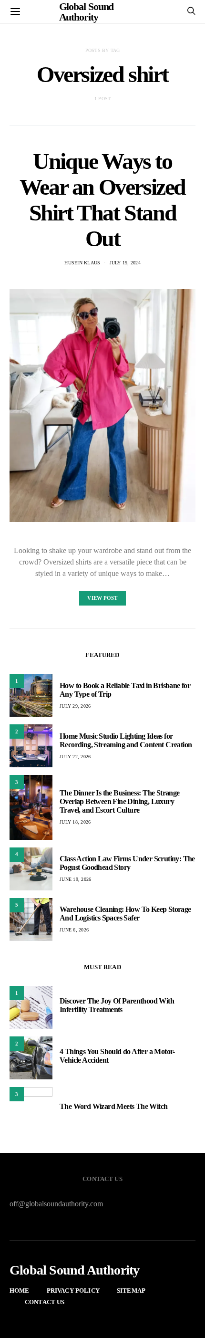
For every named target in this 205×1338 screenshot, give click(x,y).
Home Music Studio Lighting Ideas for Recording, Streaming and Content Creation (126, 740)
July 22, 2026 (75, 756)
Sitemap (131, 1290)
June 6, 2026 (74, 929)
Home (20, 1290)
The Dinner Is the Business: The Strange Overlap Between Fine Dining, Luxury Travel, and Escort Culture (120, 801)
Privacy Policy (73, 1290)
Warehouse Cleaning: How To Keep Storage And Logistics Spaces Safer (125, 913)
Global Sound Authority (74, 1270)
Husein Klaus (82, 262)
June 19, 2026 (75, 879)
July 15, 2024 (125, 262)
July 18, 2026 (75, 822)
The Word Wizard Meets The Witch (113, 1106)
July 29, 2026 (75, 706)
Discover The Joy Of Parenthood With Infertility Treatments (117, 1005)
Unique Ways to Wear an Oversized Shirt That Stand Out (102, 199)
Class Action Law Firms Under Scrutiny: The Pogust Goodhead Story (127, 863)
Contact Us (45, 1302)
